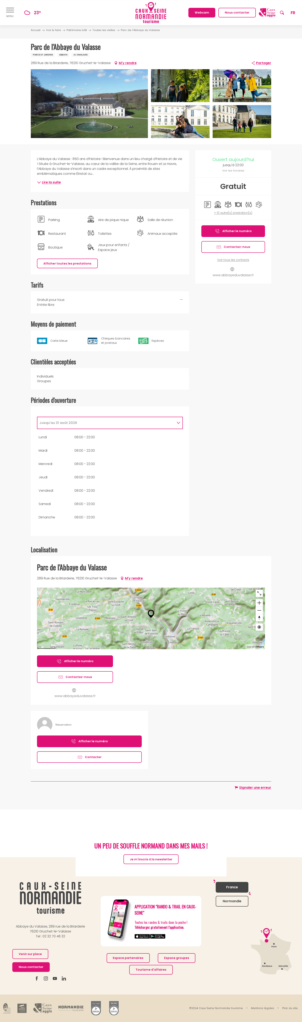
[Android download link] (157, 936)
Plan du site (290, 1008)
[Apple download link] (142, 936)
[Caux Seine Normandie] (50, 898)
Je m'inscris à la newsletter (151, 859)
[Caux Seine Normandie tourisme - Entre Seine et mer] (151, 12)
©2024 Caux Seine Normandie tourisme (216, 1008)
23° (37, 13)
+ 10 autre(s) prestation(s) (233, 213)
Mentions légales (262, 1008)
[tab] (105, 423)
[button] (282, 12)
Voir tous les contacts (233, 260)
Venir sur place (30, 954)
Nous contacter (31, 967)
